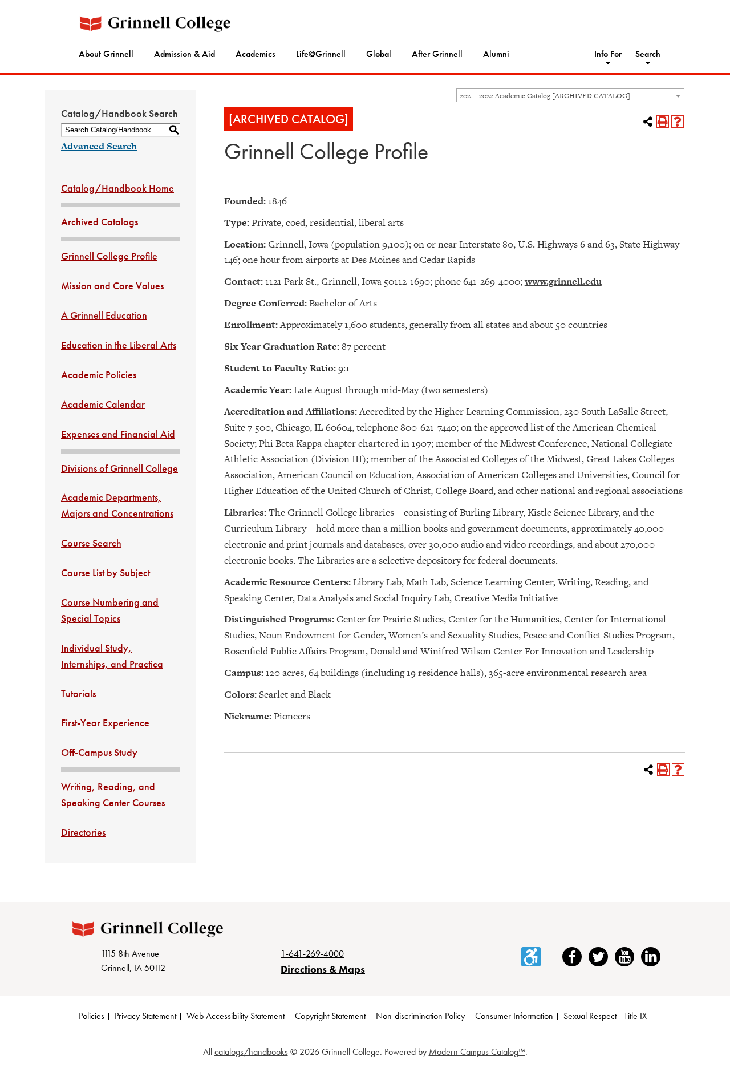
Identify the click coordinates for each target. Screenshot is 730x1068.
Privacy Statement (145, 1016)
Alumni (496, 54)
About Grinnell (106, 54)
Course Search (91, 542)
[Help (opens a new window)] (677, 121)
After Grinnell (437, 54)
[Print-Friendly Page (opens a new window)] (662, 121)
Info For (608, 54)
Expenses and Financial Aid (118, 433)
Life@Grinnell (321, 54)
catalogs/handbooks (251, 1052)
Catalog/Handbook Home (117, 188)
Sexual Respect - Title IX (605, 1016)
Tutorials (78, 693)
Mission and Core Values (112, 285)
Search (647, 54)
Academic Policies (98, 374)
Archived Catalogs (99, 221)
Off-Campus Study (99, 752)
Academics (255, 54)
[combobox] (570, 95)
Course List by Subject (105, 572)
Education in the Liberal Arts (118, 344)
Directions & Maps (323, 969)
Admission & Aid (184, 54)
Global (378, 54)
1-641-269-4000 (312, 954)
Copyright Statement (330, 1016)
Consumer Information (514, 1016)
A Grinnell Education (104, 315)
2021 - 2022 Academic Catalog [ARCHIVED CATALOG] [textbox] (545, 96)
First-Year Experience (105, 722)
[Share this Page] (648, 121)
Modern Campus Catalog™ (477, 1052)
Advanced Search (99, 146)
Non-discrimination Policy (420, 1016)
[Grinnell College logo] (155, 24)
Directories (83, 832)
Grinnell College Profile (109, 255)
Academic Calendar (103, 404)
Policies (91, 1016)
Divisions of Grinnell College (119, 468)
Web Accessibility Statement (235, 1016)
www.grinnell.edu (563, 281)
